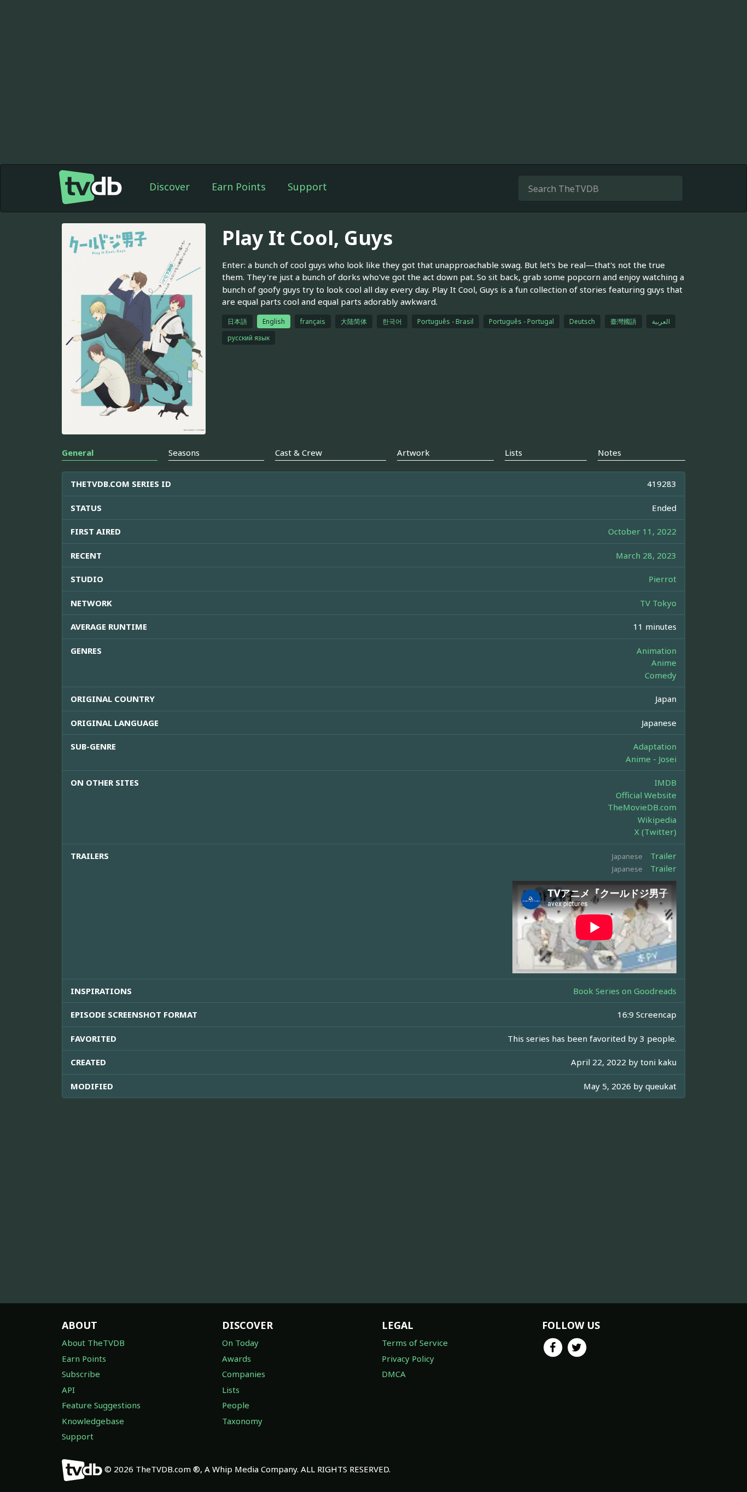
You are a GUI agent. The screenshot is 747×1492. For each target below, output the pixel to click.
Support (307, 186)
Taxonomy (242, 1420)
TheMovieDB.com (642, 807)
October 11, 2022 (642, 531)
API (68, 1389)
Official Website (646, 794)
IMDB (665, 782)
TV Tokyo (658, 602)
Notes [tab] (609, 452)
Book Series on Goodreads (624, 990)
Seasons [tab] (184, 452)
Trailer (663, 855)
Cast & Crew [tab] (298, 452)
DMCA (394, 1373)
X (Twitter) (655, 831)
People (235, 1405)
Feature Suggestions (101, 1405)
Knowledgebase (93, 1420)
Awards (236, 1358)
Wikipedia (657, 819)
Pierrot (662, 578)
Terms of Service (415, 1342)
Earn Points (239, 186)
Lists (231, 1389)
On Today (240, 1342)
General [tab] (78, 452)
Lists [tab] (513, 452)
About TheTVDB (93, 1342)
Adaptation (654, 746)
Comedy (660, 675)
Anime (663, 662)
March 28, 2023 (646, 555)
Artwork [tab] (413, 452)
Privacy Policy (408, 1358)
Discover (169, 186)
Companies (243, 1373)
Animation (656, 650)
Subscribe (81, 1373)
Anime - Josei (651, 758)
